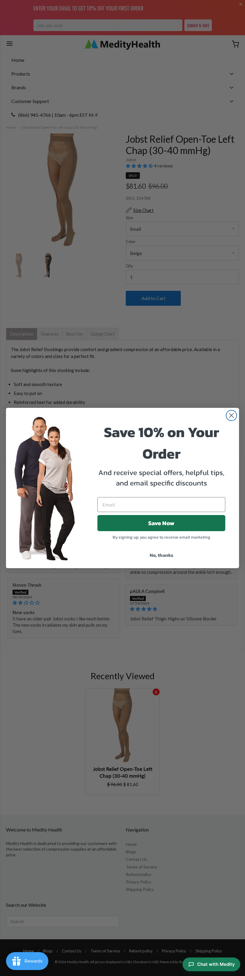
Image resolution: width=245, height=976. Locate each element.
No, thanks (161, 555)
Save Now (161, 523)
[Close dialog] (231, 415)
